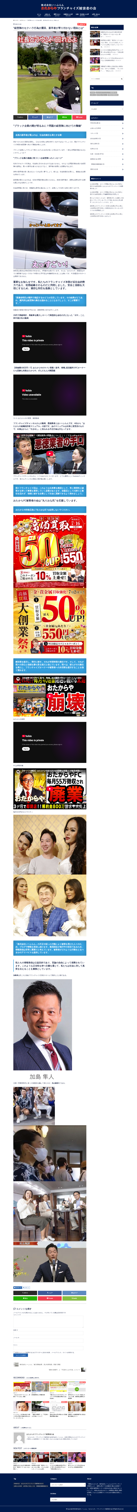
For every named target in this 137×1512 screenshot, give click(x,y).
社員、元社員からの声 (82, 14)
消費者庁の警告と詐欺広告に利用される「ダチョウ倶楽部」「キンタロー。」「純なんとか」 (112, 69)
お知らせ (47, 14)
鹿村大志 (94, 169)
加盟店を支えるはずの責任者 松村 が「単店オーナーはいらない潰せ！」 (111, 34)
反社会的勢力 (95, 138)
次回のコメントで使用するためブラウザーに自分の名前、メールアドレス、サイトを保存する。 (45, 1352)
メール (16, 1337)
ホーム (39, 14)
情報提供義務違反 (113, 95)
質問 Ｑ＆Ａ (57, 14)
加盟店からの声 (68, 14)
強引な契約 (94, 143)
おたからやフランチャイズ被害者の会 (106, 92)
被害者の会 (18, 1287)
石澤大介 (94, 149)
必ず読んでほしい (102, 95)
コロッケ (94, 133)
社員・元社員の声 (97, 154)
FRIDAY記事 (95, 123)
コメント (17, 1314)
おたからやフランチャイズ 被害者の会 (40, 1434)
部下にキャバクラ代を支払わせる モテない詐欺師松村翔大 (112, 59)
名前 (15, 1330)
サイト (15, 1345)
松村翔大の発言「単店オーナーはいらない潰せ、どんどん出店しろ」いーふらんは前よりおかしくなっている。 (112, 43)
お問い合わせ (96, 14)
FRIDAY (92, 92)
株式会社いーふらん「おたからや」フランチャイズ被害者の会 (94, 1509)
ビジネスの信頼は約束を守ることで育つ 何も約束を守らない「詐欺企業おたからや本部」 (112, 52)
